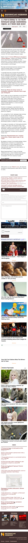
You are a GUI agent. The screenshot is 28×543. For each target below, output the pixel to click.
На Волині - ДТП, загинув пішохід (9, 183)
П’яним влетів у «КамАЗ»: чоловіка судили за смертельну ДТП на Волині (11, 178)
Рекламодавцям (13, 541)
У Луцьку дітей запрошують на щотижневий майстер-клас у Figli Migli (13, 457)
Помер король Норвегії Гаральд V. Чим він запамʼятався (13, 523)
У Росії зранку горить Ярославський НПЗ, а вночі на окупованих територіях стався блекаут (13, 471)
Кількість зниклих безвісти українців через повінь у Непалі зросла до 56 (13, 453)
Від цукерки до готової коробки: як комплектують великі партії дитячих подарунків (12, 507)
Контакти (7, 541)
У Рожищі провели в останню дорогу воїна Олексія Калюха (5, 523)
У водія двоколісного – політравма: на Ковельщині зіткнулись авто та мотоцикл (13, 493)
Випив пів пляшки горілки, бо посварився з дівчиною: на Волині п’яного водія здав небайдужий (13, 91)
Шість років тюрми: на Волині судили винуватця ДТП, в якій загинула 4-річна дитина (13, 181)
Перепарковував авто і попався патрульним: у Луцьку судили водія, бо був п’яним (12, 137)
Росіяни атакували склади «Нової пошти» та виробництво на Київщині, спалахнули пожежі (12, 498)
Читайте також (14, 175)
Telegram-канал (15, 166)
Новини (14, 445)
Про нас (2, 541)
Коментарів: (15, 26)
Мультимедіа (14, 513)
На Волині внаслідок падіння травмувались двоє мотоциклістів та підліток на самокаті (12, 462)
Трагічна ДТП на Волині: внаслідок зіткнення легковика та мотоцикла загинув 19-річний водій (12, 185)
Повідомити (23, 160)
